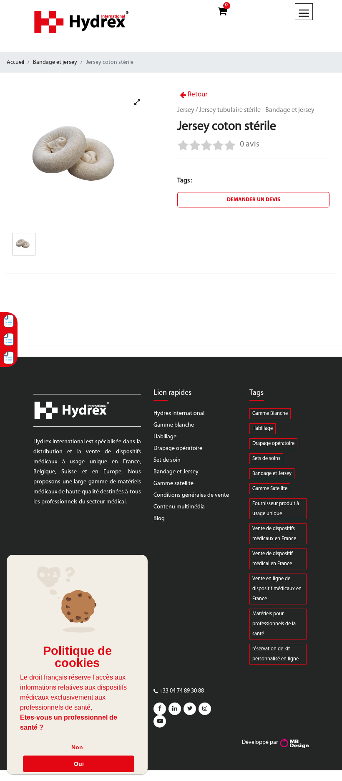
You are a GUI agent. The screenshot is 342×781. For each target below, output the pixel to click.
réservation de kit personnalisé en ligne (275, 654)
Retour (197, 94)
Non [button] (77, 747)
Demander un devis (253, 199)
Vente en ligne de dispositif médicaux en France (277, 589)
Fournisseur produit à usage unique (275, 508)
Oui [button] (79, 764)
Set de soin (167, 460)
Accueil (15, 62)
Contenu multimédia (179, 507)
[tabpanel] (81, 158)
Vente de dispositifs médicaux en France (274, 533)
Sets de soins (266, 458)
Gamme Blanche (270, 413)
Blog (159, 519)
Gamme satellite (173, 483)
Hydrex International (178, 413)
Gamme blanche (173, 425)
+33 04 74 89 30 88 (181, 691)
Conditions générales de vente (191, 495)
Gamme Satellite (269, 488)
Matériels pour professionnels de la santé (274, 624)
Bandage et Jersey (176, 472)
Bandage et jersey (55, 62)
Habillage (164, 437)
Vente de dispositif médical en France (272, 558)
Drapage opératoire (177, 448)
